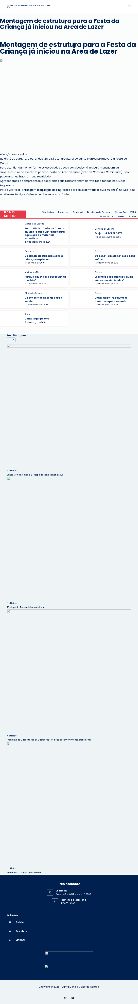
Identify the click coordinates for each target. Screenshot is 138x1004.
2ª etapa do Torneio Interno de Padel (26, 607)
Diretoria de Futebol (99, 212)
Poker (121, 216)
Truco (132, 216)
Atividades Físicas (34, 272)
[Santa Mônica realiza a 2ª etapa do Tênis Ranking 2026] (69, 406)
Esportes (63, 212)
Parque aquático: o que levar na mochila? (45, 278)
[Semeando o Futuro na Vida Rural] (69, 804)
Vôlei (133, 212)
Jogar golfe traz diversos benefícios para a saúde (111, 299)
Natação (120, 212)
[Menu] (129, 6)
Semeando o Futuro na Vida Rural (24, 872)
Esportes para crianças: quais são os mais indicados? (114, 278)
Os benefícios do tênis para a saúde (43, 299)
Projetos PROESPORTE (108, 233)
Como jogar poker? (37, 318)
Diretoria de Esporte (34, 223)
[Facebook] (65, 998)
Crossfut (78, 212)
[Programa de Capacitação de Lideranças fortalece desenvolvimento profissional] (69, 671)
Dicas (98, 251)
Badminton (107, 216)
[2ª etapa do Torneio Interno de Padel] (69, 539)
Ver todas (48, 212)
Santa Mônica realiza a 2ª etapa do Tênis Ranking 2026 (35, 474)
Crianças (29, 251)
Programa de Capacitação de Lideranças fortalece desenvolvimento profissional (49, 739)
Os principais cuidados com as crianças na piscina (44, 257)
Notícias (11, 470)
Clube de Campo (33, 293)
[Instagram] (73, 998)
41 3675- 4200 (68, 903)
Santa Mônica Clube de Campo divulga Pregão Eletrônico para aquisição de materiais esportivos (45, 233)
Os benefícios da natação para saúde (115, 257)
